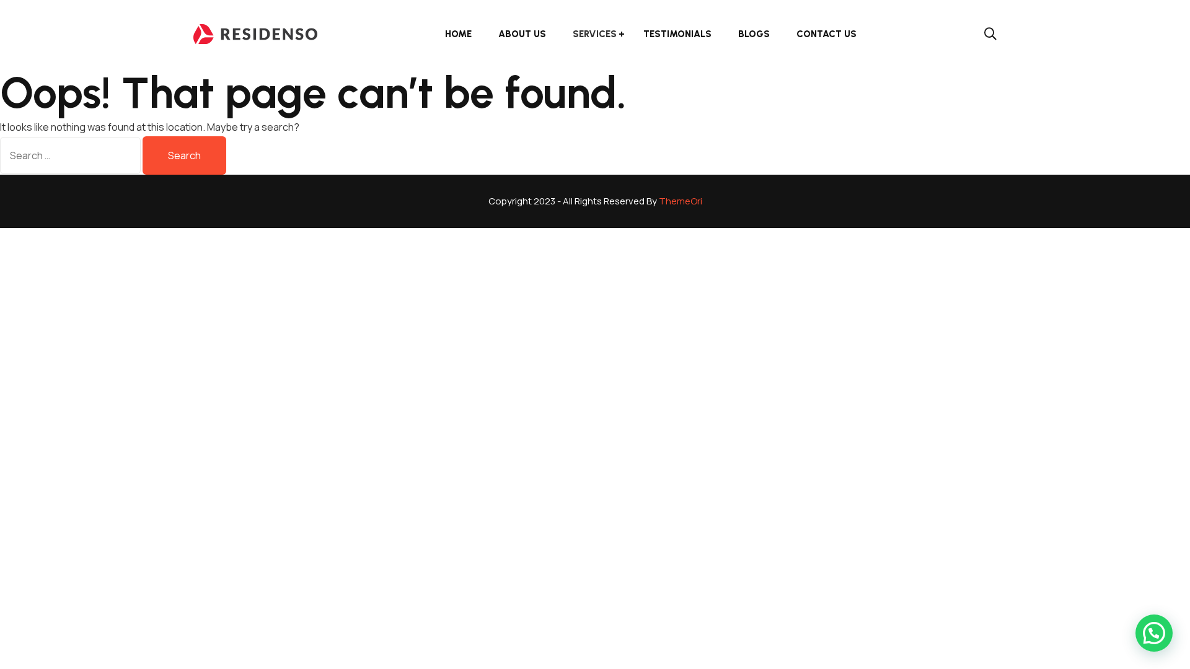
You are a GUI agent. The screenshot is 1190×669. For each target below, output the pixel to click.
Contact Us (826, 34)
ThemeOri (680, 201)
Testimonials (677, 34)
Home (458, 34)
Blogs (754, 34)
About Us (522, 34)
